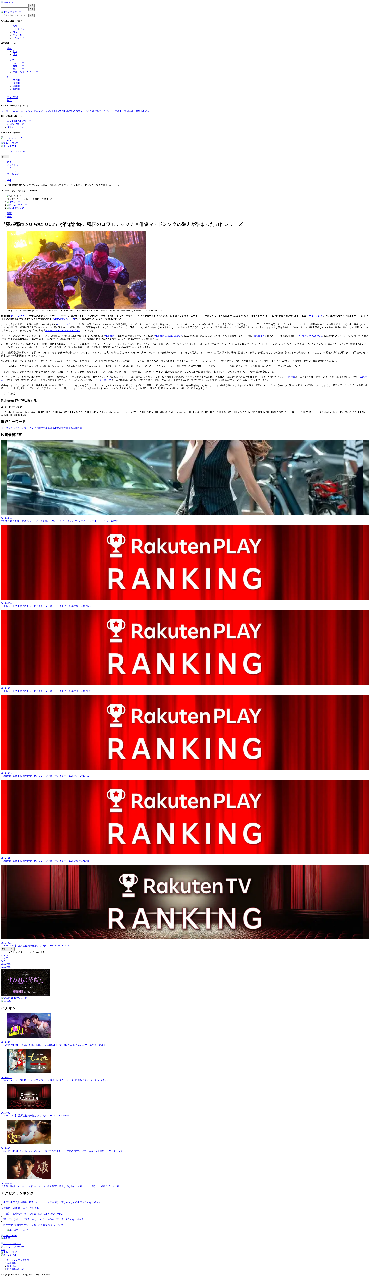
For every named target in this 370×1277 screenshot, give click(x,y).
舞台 (9, 100)
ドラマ (10, 60)
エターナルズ (316, 316)
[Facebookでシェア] (17, 205)
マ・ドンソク (17, 316)
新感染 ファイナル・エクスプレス (62, 330)
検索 (31, 5)
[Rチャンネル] (9, 146)
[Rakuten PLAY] (9, 143)
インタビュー (20, 29)
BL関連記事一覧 (15, 124)
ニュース (17, 35)
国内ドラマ (18, 63)
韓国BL (16, 86)
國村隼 (291, 377)
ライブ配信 (12, 97)
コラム (16, 32)
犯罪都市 (109, 336)
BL (8, 77)
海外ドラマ (18, 66)
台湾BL (16, 83)
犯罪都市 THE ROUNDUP (168, 336)
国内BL (16, 89)
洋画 (15, 54)
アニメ (10, 94)
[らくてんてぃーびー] (12, 138)
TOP (9, 179)
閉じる (5, 157)
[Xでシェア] (13, 202)
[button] (15, 196)
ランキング (18, 38)
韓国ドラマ (18, 69)
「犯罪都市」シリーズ (63, 319)
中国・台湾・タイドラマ (25, 72)
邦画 (15, 51)
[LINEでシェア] (15, 208)
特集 (15, 26)
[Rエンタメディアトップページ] (11, 1243)
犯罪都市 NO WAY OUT (310, 336)
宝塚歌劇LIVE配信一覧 (19, 121)
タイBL (16, 80)
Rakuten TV (258, 336)
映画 (9, 48)
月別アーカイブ (15, 127)
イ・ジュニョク (103, 380)
